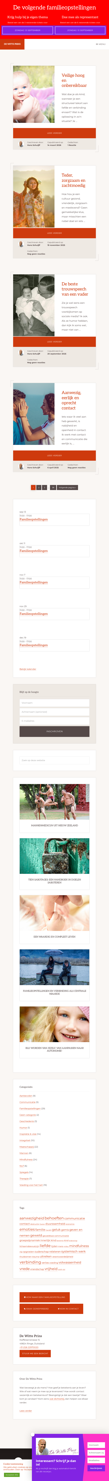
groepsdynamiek (30, 1240)
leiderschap (73, 1241)
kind (66, 1240)
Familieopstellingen (34, 519)
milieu (66, 1246)
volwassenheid (70, 1262)
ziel (64, 1269)
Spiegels (24, 1172)
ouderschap (42, 1251)
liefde (45, 1245)
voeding (53, 1262)
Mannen (24, 1153)
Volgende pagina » (67, 487)
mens (60, 1246)
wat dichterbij (56, 1399)
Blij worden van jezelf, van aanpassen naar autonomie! (55, 1049)
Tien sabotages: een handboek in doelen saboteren (54, 881)
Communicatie (27, 1102)
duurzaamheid (55, 1223)
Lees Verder (63, 135)
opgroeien (28, 1251)
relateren (55, 1251)
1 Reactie (72, 145)
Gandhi (48, 1230)
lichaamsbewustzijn (29, 1246)
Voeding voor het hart (31, 1185)
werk (60, 1269)
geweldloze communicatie (56, 1236)
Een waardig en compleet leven (54, 936)
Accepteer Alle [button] (12, 1475)
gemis (65, 1229)
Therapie (24, 1178)
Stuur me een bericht (35, 1353)
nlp (21, 1252)
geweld (36, 1235)
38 (54, 487)
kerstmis (60, 1241)
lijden (54, 1246)
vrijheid (51, 1269)
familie (40, 1229)
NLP (22, 1166)
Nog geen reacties (36, 254)
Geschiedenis (27, 1121)
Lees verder (26, 1411)
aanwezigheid (32, 1218)
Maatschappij (27, 1147)
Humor (23, 1127)
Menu (102, 44)
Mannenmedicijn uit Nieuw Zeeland (54, 825)
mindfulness (79, 1246)
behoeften (54, 1218)
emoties (27, 1229)
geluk (56, 1229)
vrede (25, 1269)
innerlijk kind (48, 1240)
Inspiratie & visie (28, 1134)
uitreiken (46, 1256)
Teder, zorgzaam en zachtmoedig (73, 180)
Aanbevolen (26, 1096)
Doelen (42, 1224)
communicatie (74, 1218)
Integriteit (25, 1140)
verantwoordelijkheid (62, 1256)
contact (25, 1223)
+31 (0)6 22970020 (29, 1347)
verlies (45, 1262)
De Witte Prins (12, 44)
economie (70, 1224)
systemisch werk (73, 1251)
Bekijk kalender (28, 669)
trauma (35, 1257)
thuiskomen (26, 1256)
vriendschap (37, 1269)
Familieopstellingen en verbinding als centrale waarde (54, 992)
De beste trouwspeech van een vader (75, 289)
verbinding (30, 1262)
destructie (34, 1224)
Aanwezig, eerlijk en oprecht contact (71, 400)
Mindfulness (26, 1159)
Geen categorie (28, 1115)
